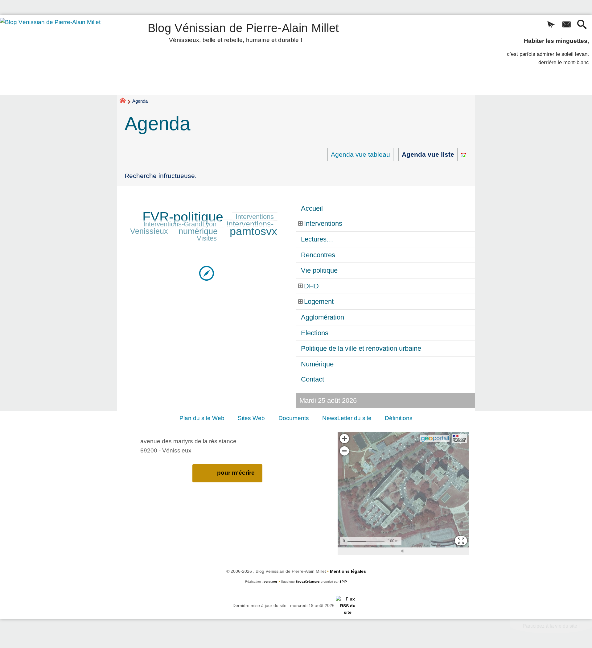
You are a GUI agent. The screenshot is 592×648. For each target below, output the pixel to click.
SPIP (343, 581)
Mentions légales (348, 571)
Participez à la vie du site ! (551, 626)
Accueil (312, 208)
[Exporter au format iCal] (463, 154)
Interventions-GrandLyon (179, 224)
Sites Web (251, 418)
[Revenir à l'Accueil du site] (125, 101)
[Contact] (566, 25)
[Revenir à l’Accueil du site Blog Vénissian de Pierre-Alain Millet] (59, 55)
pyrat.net (270, 581)
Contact (312, 379)
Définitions (399, 418)
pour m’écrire (236, 472)
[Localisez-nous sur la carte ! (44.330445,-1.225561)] (206, 273)
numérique (198, 231)
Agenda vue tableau (360, 154)
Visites (207, 238)
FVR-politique (182, 216)
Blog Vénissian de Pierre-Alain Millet (243, 31)
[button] (551, 25)
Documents (293, 418)
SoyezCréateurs (308, 581)
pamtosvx (253, 231)
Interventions (255, 217)
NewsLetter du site (347, 418)
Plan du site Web (201, 418)
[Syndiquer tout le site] (348, 605)
